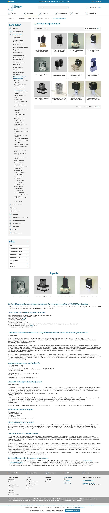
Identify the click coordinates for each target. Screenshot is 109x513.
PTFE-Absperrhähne (19, 180)
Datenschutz (11, 492)
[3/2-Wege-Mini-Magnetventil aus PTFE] (42, 64)
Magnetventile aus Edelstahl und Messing (20, 147)
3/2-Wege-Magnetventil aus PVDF (93, 51)
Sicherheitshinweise (13, 486)
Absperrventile (17, 107)
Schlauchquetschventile (19, 55)
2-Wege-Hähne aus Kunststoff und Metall (21, 81)
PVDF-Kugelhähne (18, 190)
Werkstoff (12, 266)
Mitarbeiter (48, 482)
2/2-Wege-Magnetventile (20, 88)
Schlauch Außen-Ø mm (16, 254)
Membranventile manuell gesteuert (20, 154)
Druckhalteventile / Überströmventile (18, 58)
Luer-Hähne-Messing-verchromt (21, 144)
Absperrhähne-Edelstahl (19, 104)
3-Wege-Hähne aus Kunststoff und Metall (21, 93)
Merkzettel (98, 1)
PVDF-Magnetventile (19, 192)
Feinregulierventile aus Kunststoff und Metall (19, 119)
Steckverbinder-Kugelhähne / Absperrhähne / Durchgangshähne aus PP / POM (21, 197)
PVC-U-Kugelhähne (18, 186)
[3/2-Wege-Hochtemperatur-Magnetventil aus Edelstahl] (42, 41)
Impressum (11, 490)
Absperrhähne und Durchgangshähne (18, 41)
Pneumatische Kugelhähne (20, 47)
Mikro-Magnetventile (19, 160)
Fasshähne (16, 116)
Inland (28, 477)
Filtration (15, 229)
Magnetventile (17, 50)
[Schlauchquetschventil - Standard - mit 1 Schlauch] (76, 89)
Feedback (29, 488)
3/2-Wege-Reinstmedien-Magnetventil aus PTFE (93, 75)
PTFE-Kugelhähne (18, 182)
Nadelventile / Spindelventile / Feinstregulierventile (21, 167)
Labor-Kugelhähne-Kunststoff (21, 138)
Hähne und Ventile (17, 35)
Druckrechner (11, 479)
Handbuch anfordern (32, 482)
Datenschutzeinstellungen (36, 510)
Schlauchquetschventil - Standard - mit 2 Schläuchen (93, 99)
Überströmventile (18, 201)
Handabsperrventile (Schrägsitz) (18, 73)
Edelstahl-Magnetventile (19, 114)
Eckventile (16, 112)
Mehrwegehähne (17, 44)
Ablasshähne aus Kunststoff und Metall (20, 102)
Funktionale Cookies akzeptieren (54, 510)
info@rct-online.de (88, 480)
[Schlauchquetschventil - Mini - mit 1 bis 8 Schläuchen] (59, 89)
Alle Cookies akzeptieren (72, 510)
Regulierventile (17, 64)
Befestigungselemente (19, 220)
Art (11, 245)
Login (92, 1)
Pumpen (15, 208)
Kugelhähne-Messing (19, 122)
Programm (48, 477)
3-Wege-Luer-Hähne (18, 99)
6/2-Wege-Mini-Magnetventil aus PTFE (42, 99)
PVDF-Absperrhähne (19, 188)
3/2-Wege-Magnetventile (20, 90)
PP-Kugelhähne (17, 178)
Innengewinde (14, 260)
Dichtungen (16, 226)
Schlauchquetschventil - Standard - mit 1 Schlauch (76, 99)
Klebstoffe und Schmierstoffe (20, 217)
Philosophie (48, 479)
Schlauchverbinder (18, 31)
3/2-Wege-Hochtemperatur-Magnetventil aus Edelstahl (42, 51)
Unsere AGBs (11, 488)
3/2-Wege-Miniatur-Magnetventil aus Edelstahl (59, 75)
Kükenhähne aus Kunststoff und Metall (20, 136)
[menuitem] (93, 1)
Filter (12, 241)
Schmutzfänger (17, 70)
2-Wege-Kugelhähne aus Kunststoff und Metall (19, 85)
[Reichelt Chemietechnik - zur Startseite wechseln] (15, 8)
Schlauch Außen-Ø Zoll (16, 257)
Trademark (29, 486)
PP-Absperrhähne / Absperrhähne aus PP (19, 175)
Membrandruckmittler (19, 62)
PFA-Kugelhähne (18, 170)
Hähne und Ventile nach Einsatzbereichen (19, 77)
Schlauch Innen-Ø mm (16, 248)
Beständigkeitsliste (13, 477)
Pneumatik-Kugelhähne (19, 172)
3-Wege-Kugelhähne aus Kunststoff (19, 96)
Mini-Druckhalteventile (19, 162)
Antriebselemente (17, 233)
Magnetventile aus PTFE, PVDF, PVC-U (21, 150)
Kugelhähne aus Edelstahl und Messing (21, 128)
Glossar (10, 482)
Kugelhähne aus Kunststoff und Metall (21, 132)
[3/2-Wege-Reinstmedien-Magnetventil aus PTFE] (93, 64)
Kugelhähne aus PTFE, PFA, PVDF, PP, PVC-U (20, 125)
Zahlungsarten (12, 484)
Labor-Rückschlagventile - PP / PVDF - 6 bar (21, 141)
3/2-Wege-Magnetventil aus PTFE (76, 51)
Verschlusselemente (18, 223)
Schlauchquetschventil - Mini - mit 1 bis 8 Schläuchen (59, 99)
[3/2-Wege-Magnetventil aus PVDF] (93, 41)
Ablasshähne (16, 37)
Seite (77, 107)
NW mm (12, 263)
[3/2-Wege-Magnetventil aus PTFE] (76, 41)
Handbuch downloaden (32, 484)
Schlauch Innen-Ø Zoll (16, 251)
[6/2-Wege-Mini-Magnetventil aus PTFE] (42, 89)
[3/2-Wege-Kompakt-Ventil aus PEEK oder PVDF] (59, 41)
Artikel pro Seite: (87, 107)
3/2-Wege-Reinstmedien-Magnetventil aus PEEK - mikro (76, 76)
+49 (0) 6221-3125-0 (44, 1)
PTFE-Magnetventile (19, 184)
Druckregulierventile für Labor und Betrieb (21, 109)
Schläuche (15, 28)
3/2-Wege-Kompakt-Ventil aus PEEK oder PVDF (59, 51)
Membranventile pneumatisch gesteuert (21, 158)
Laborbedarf (16, 211)
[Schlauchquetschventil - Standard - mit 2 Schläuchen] (93, 89)
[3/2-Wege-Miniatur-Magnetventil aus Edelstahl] (59, 64)
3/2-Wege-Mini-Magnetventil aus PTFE (42, 75)
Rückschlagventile (18, 67)
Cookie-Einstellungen (13, 494)
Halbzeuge (15, 214)
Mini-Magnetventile (18, 164)
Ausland (28, 479)
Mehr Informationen (79, 507)
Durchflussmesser (17, 205)
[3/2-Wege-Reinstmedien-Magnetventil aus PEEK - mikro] (76, 64)
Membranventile (17, 52)
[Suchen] (67, 7)
